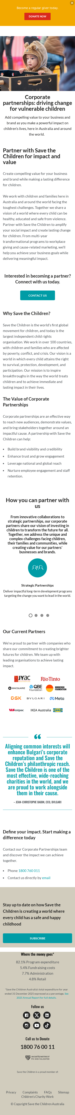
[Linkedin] (47, 1015)
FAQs (48, 1092)
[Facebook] (26, 1015)
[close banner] (72, 4)
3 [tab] (41, 615)
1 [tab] (30, 615)
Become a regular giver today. (37, 8)
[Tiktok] (47, 1025)
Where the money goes (37, 954)
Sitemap (63, 1092)
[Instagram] (26, 1025)
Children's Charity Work (37, 1097)
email (46, 878)
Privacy (11, 1092)
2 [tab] (36, 615)
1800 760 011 (29, 871)
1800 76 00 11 (37, 1046)
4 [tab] (47, 615)
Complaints (30, 1092)
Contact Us (37, 295)
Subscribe (37, 938)
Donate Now (37, 16)
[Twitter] (36, 1015)
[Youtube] (36, 1025)
